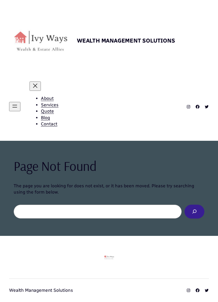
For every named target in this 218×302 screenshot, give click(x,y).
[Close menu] (35, 86)
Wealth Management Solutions (126, 40)
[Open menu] (14, 106)
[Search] (194, 212)
